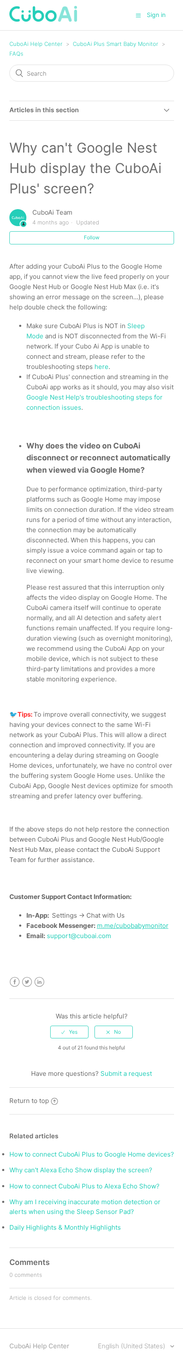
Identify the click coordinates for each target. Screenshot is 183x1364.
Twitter (27, 982)
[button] (138, 15)
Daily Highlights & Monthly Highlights (65, 1227)
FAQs (16, 53)
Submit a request (126, 1073)
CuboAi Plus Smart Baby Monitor (115, 43)
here (101, 367)
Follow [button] (92, 237)
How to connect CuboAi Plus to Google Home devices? (91, 1154)
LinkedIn (39, 982)
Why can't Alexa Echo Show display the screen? (80, 1170)
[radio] (69, 1032)
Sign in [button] (156, 14)
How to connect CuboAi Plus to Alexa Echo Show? (84, 1186)
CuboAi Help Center (36, 43)
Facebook (14, 982)
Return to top (29, 1101)
